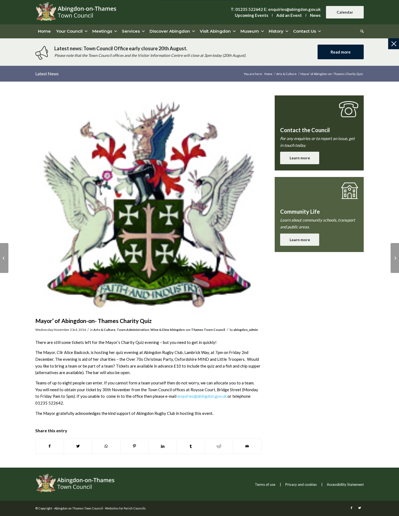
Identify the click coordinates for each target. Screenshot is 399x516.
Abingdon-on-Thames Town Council (197, 330)
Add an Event (289, 15)
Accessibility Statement (345, 484)
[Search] (361, 31)
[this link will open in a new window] (50, 446)
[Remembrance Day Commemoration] (395, 258)
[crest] (148, 204)
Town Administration (133, 330)
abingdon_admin (245, 330)
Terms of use (265, 484)
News (315, 15)
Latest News (47, 73)
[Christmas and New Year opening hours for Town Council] (4, 258)
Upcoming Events (251, 15)
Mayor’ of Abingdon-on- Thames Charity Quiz (93, 320)
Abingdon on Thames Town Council (78, 508)
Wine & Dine (159, 330)
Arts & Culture (104, 330)
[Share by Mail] (247, 446)
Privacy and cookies (301, 484)
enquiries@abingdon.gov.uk (294, 9)
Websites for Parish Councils (125, 508)
